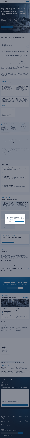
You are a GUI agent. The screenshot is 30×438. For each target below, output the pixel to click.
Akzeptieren (19, 221)
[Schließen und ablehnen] (23, 215)
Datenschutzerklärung (10, 219)
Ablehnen (10, 221)
